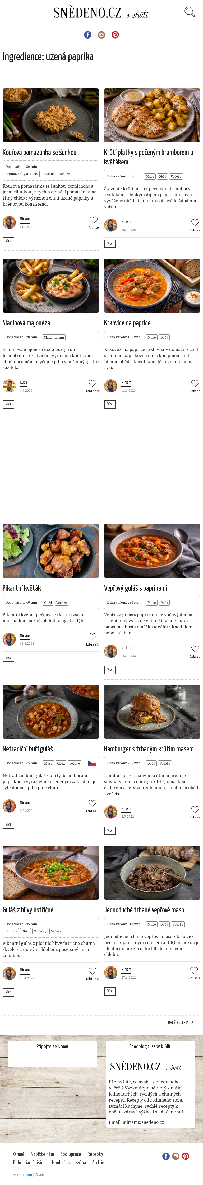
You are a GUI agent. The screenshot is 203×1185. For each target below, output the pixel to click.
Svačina (49, 174)
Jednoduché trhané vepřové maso (144, 910)
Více (8, 241)
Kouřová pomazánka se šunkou (39, 153)
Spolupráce (70, 1154)
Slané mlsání (54, 337)
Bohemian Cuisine (29, 1162)
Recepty (95, 1154)
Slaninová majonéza (26, 323)
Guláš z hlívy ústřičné (28, 910)
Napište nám (42, 1154)
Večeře (64, 174)
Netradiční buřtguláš (28, 749)
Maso (150, 176)
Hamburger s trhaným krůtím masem (149, 749)
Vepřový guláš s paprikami (135, 588)
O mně (18, 1154)
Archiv (98, 1162)
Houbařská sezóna (69, 1162)
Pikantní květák (22, 588)
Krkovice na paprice (127, 323)
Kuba (23, 382)
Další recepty (178, 1023)
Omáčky (40, 931)
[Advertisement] (98, 468)
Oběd (162, 176)
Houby (12, 931)
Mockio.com (22, 1175)
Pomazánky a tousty (22, 174)
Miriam (25, 219)
